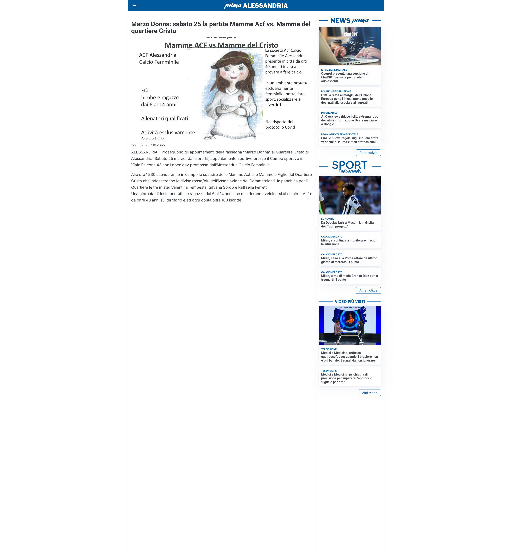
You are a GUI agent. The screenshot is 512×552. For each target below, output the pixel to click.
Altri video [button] (369, 393)
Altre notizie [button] (368, 153)
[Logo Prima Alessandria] (256, 6)
